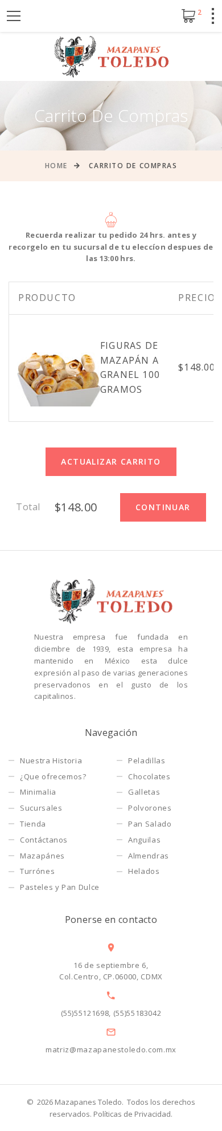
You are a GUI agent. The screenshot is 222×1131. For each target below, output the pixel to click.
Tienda (33, 824)
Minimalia (38, 792)
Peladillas (147, 760)
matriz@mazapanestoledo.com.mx (111, 1049)
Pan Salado (150, 824)
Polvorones (150, 808)
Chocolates (149, 776)
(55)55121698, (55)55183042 (111, 1013)
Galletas (144, 792)
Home (56, 165)
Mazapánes (42, 856)
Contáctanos (44, 840)
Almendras (148, 856)
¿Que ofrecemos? (53, 776)
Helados (144, 871)
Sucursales (41, 808)
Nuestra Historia (51, 760)
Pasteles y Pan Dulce (60, 887)
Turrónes (37, 871)
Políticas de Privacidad (132, 1114)
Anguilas (144, 840)
